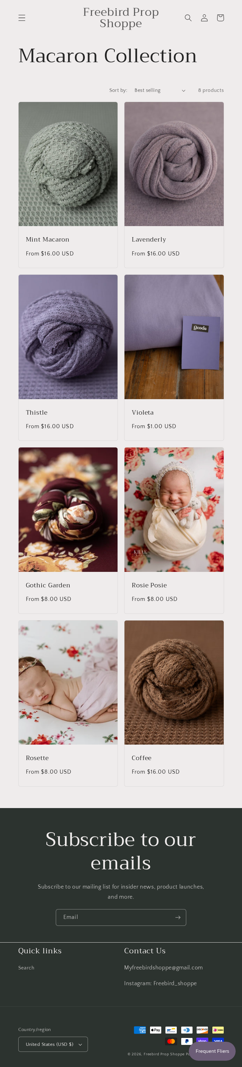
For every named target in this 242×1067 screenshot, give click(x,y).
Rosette (37, 758)
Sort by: (118, 90)
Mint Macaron (48, 239)
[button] (22, 18)
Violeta (143, 413)
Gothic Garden (48, 585)
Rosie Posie (149, 585)
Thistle (37, 413)
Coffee (142, 758)
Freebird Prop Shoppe (164, 1054)
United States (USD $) (50, 1044)
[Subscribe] (178, 917)
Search (26, 968)
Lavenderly (149, 239)
